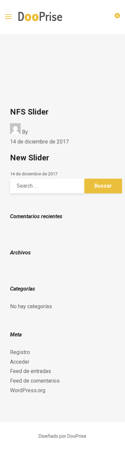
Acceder (19, 362)
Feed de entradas (30, 371)
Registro (20, 352)
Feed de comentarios (35, 381)
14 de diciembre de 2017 (39, 141)
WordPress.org (27, 390)
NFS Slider (29, 112)
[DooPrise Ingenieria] (40, 17)
